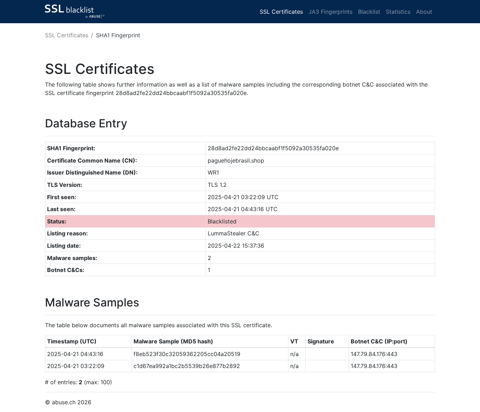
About (424, 11)
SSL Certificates (281, 11)
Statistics (398, 11)
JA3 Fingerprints (330, 11)
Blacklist (369, 11)
